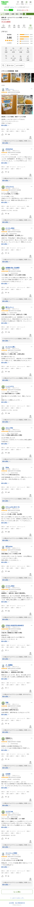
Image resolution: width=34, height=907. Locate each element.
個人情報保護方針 (20, 903)
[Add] (30, 18)
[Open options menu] (32, 89)
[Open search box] (3, 65)
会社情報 (11, 903)
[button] (6, 77)
